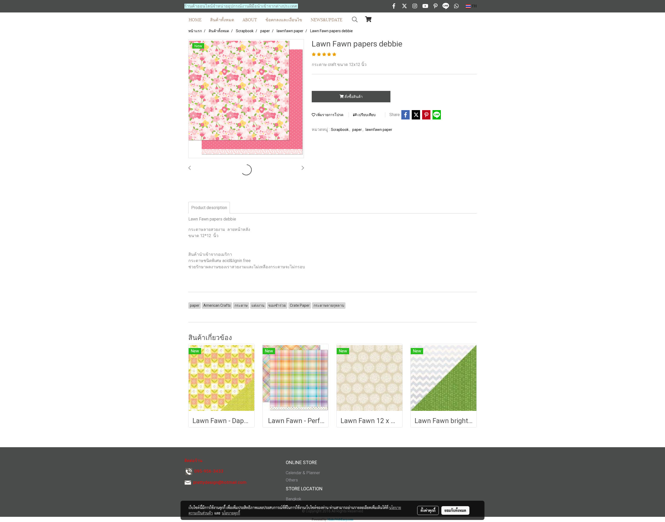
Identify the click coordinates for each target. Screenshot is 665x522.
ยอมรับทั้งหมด (455, 510)
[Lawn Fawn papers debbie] (246, 98)
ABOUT (250, 19)
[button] (355, 19)
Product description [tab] (209, 207)
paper (357, 130)
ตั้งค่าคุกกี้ (428, 510)
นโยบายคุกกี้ (231, 513)
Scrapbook (340, 130)
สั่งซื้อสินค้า (353, 97)
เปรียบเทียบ (366, 115)
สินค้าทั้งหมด (222, 19)
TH (474, 6)
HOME (195, 19)
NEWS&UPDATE (326, 19)
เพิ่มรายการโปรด (329, 115)
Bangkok (293, 499)
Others (292, 480)
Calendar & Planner (303, 472)
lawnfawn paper (378, 130)
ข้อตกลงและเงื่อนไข (283, 19)
